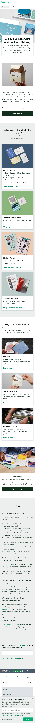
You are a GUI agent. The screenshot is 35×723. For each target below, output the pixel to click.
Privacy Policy (5, 658)
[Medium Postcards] (17, 243)
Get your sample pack (17, 489)
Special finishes (7, 564)
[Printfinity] (17, 346)
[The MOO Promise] (17, 381)
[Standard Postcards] (17, 284)
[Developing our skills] (17, 416)
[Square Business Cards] (17, 203)
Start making (17, 113)
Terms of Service (15, 658)
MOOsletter (19, 645)
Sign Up (28, 719)
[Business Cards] (17, 156)
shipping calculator (12, 624)
